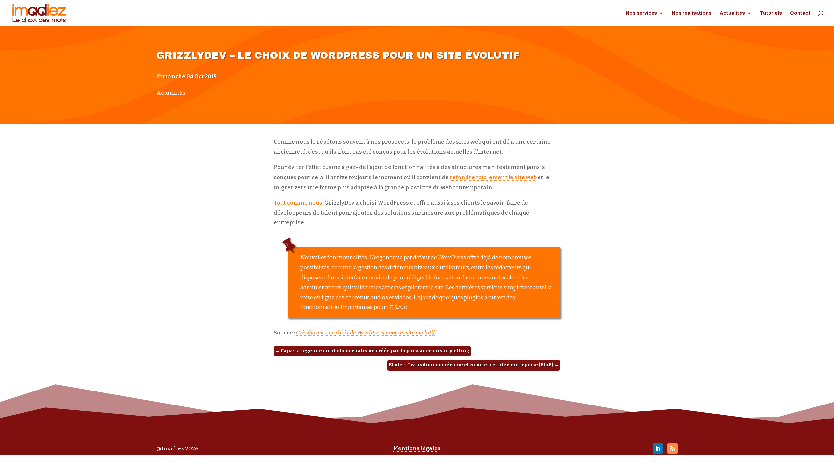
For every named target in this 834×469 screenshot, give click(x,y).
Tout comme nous (298, 202)
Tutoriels (771, 13)
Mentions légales (416, 448)
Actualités (732, 13)
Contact (800, 13)
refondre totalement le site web (493, 177)
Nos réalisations (692, 13)
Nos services (641, 13)
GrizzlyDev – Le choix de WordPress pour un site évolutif (365, 332)
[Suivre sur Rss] (672, 448)
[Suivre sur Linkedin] (658, 448)
